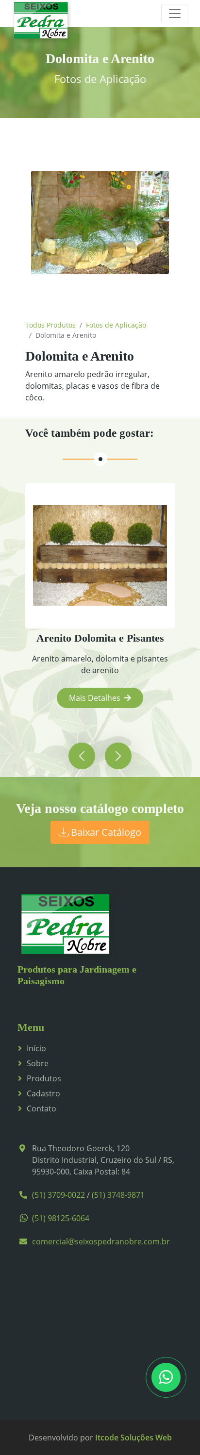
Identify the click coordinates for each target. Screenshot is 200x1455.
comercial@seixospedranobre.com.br (101, 1241)
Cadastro (43, 1093)
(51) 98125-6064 (60, 1218)
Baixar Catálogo (104, 832)
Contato (41, 1108)
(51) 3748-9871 (118, 1195)
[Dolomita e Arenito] (100, 223)
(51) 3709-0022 (58, 1195)
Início (36, 1048)
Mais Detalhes (94, 698)
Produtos (44, 1078)
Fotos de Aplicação (116, 325)
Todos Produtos (50, 325)
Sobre (38, 1063)
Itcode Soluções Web (133, 1437)
